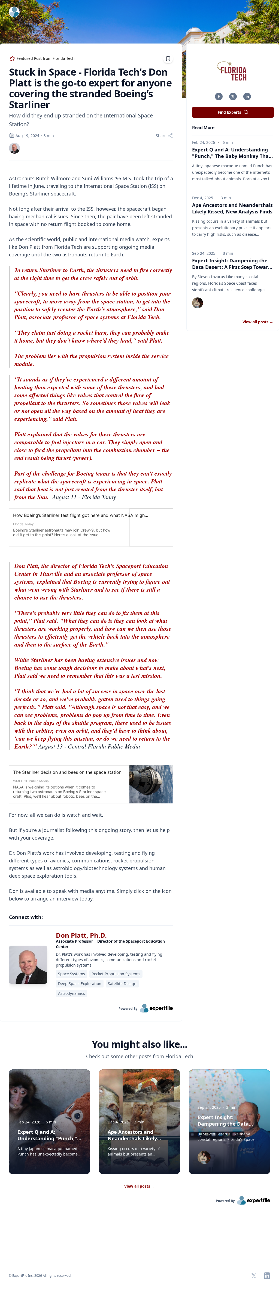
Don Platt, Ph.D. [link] (81, 935)
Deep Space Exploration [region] (79, 983)
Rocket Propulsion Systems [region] (116, 973)
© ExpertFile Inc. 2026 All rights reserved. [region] (40, 1275)
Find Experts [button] (229, 112)
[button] (219, 96)
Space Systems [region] (71, 973)
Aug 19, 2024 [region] (27, 135)
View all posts (139, 1186)
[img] (14, 148)
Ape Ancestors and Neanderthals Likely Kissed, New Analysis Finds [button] (232, 208)
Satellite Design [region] (122, 983)
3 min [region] (49, 135)
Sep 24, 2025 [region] (203, 253)
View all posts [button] (257, 321)
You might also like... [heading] (139, 1044)
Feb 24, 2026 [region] (203, 142)
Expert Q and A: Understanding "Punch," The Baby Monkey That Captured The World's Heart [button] (231, 156)
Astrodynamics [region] (71, 993)
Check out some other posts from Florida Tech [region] (139, 1056)
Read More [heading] (203, 128)
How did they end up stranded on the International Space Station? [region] (81, 120)
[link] (14, 148)
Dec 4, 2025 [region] (202, 197)
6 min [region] (228, 142)
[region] (91, 534)
